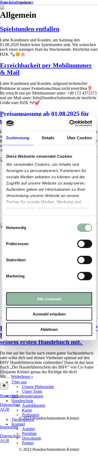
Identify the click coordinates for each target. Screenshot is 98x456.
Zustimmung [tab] (17, 137)
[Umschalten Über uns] (95, 382)
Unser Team (32, 391)
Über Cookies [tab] (79, 137)
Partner (28, 443)
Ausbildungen (33, 405)
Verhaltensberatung (27, 396)
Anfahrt (28, 429)
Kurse (27, 410)
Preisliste (29, 433)
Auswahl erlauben (49, 314)
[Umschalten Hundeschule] (95, 401)
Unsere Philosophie (38, 386)
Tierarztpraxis (22, 419)
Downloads (31, 438)
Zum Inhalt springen (16, 2)
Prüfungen (30, 415)
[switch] (84, 243)
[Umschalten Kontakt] (95, 424)
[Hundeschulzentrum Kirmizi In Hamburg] (49, 76)
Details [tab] (48, 137)
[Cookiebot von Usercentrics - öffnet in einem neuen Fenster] (70, 123)
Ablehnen (49, 329)
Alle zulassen (49, 298)
